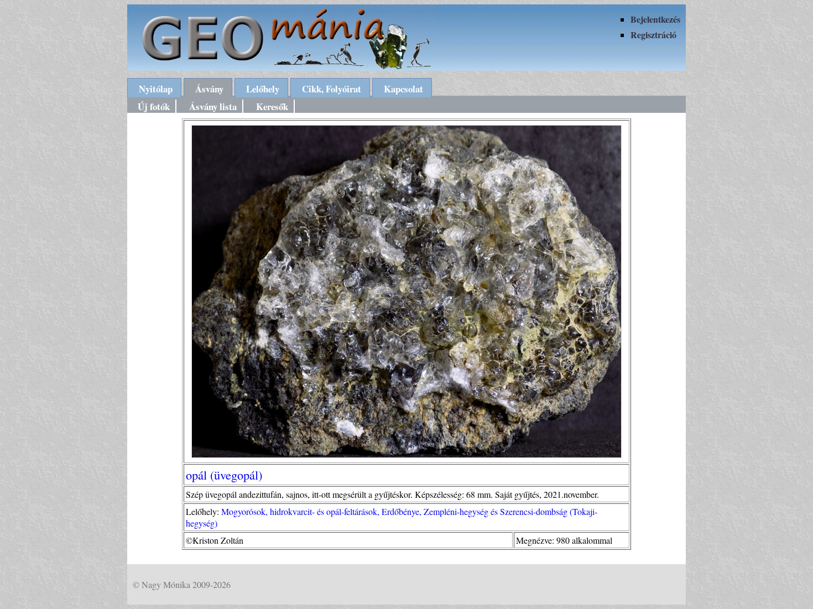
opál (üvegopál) (224, 474)
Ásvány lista (213, 106)
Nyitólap (156, 89)
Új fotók (154, 106)
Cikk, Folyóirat (331, 89)
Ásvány (209, 89)
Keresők (272, 106)
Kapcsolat (403, 89)
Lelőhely (262, 89)
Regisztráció (653, 34)
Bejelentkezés (655, 19)
